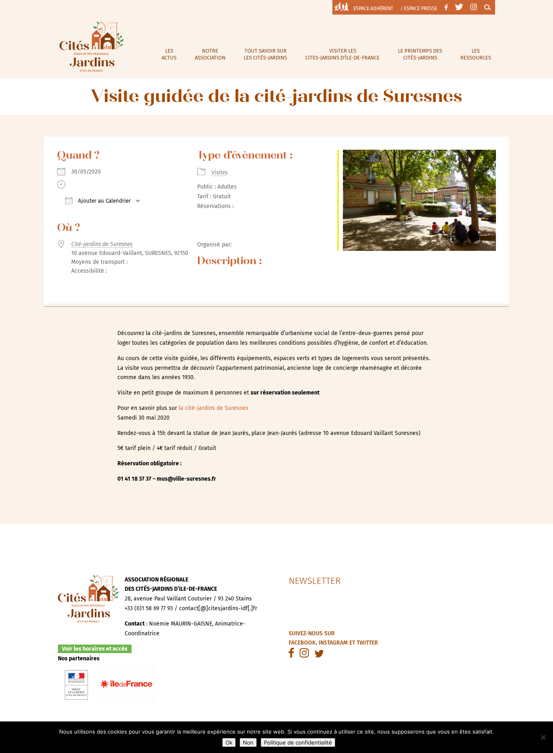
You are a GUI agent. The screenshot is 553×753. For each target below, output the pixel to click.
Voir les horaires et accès (95, 648)
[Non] (543, 737)
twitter (367, 642)
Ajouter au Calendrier (104, 201)
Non (248, 742)
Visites (219, 172)
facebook (302, 642)
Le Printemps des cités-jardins (420, 54)
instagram (333, 642)
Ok (228, 742)
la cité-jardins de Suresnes (214, 408)
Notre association (210, 54)
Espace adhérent (373, 8)
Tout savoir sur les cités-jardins (265, 54)
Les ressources (475, 54)
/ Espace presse (418, 8)
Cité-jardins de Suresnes (101, 244)
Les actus (169, 54)
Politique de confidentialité (298, 742)
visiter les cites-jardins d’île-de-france (342, 54)
